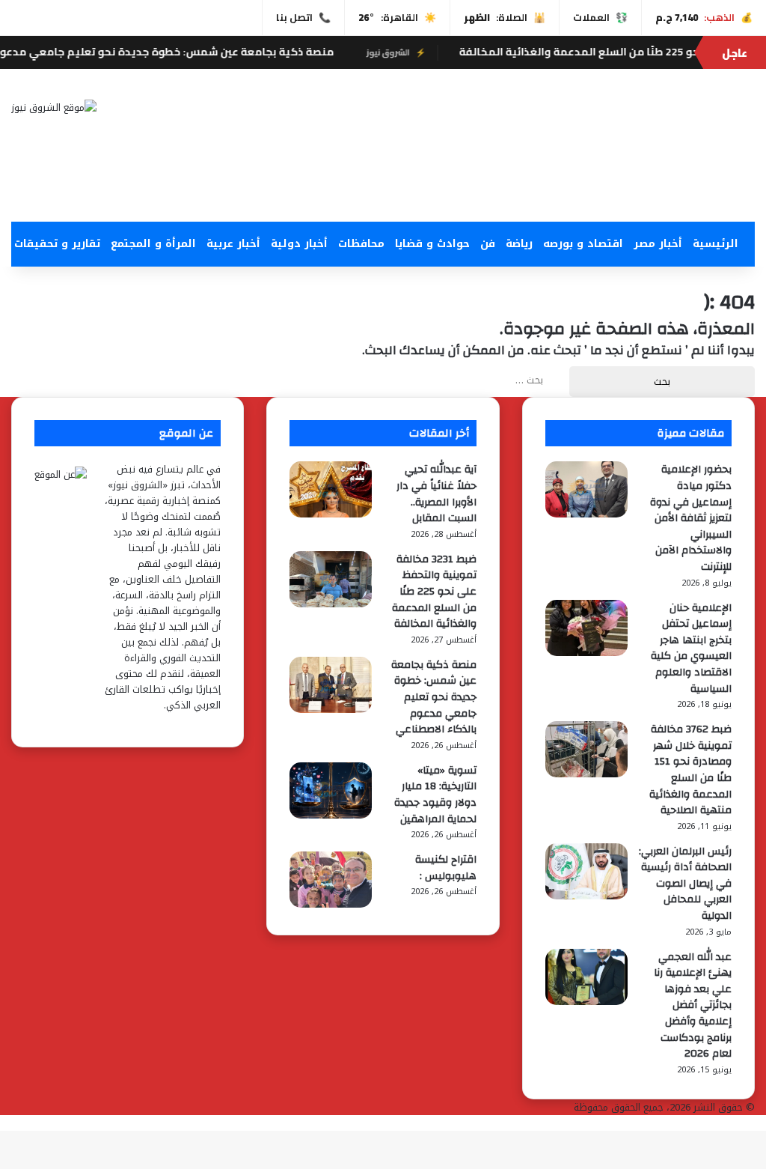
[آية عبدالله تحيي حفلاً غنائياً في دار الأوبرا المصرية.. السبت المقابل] (330, 514)
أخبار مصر (658, 244)
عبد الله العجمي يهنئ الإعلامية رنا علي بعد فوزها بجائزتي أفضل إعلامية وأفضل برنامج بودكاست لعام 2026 (693, 1005)
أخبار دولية (299, 244)
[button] (510, 186)
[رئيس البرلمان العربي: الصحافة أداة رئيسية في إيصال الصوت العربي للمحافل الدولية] (586, 896)
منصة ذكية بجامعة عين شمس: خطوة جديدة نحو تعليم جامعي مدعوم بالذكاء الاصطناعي (434, 697)
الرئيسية (715, 244)
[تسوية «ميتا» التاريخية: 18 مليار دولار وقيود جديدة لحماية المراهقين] (330, 815)
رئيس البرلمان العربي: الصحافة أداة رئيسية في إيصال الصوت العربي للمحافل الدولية (685, 884)
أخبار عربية (233, 244)
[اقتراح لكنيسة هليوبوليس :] (330, 904)
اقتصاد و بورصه (583, 244)
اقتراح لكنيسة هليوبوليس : (446, 868)
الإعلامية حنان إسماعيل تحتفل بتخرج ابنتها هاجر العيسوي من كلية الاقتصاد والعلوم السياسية (691, 648)
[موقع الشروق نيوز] (53, 107)
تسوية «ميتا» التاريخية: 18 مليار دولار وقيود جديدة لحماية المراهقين (435, 795)
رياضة (519, 244)
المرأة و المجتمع (153, 244)
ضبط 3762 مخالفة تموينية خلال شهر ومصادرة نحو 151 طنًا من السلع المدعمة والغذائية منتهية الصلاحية (690, 770)
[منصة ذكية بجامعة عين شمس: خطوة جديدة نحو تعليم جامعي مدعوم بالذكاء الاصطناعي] (330, 709)
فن (487, 244)
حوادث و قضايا (432, 244)
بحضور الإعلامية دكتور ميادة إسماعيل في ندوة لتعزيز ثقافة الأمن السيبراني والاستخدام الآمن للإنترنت (691, 518)
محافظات (361, 244)
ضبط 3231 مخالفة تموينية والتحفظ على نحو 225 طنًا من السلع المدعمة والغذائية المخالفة (434, 592)
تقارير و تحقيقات (57, 244)
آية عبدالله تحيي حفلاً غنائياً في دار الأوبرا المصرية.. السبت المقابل (436, 494)
